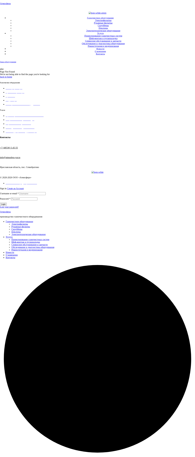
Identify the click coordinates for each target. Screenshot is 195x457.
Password (5, 199)
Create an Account (15, 188)
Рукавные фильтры (20, 226)
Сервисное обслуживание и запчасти (29, 244)
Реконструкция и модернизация (26, 250)
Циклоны (16, 232)
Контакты (10, 257)
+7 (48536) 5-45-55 (185, 58)
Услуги (9, 237)
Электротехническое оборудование (28, 234)
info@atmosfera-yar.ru (10, 157)
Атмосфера (5, 3)
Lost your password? (9, 207)
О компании (12, 255)
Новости (10, 252)
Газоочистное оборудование (19, 221)
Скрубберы (16, 229)
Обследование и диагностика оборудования (32, 247)
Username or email (9, 193)
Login (3, 204)
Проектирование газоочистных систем (30, 239)
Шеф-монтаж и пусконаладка (25, 242)
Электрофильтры (19, 224)
